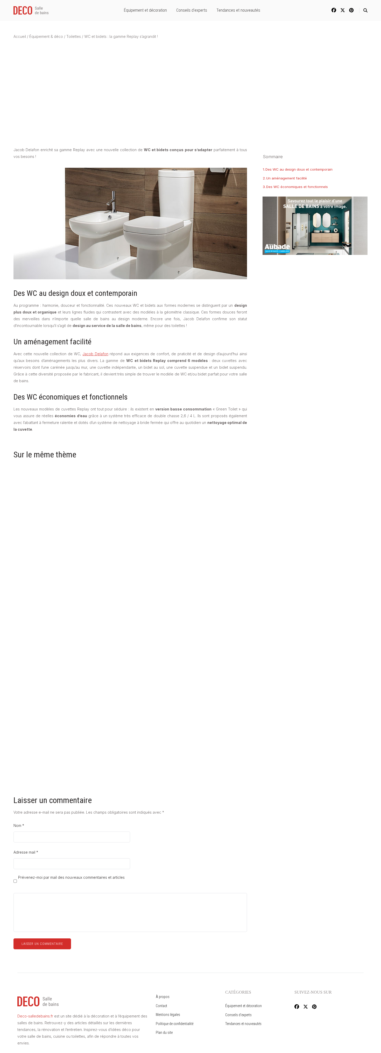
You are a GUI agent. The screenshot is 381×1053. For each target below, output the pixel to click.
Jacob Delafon (95, 354)
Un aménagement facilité (286, 178)
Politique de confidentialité (174, 1024)
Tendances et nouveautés (238, 10)
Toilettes (73, 36)
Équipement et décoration (145, 10)
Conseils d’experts (191, 10)
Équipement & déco (46, 36)
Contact (161, 1006)
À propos (163, 997)
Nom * (18, 825)
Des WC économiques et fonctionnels (297, 187)
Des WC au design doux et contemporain (299, 169)
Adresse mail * (25, 852)
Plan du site (164, 1032)
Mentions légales (168, 1015)
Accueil (19, 36)
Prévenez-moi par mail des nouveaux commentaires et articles (71, 878)
